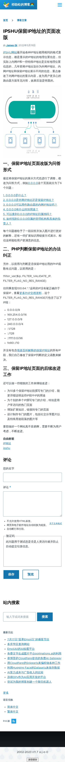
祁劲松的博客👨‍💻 (22, 4)
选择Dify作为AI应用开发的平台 (26, 677)
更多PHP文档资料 (30, 293)
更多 (6, 692)
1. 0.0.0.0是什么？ (15, 195)
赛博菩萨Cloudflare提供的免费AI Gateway (34, 658)
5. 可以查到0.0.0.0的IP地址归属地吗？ (27, 214)
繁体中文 (12, 711)
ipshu (6, 448)
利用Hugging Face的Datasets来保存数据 (33, 667)
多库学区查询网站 (18, 644)
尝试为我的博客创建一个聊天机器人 (29, 681)
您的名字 (8, 468)
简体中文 (12, 707)
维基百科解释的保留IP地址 (33, 350)
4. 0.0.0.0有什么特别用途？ (20, 209)
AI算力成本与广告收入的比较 (25, 672)
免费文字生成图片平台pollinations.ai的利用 (34, 653)
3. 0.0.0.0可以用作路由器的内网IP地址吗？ (30, 204)
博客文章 (22, 20)
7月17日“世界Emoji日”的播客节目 (28, 639)
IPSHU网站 (10, 52)
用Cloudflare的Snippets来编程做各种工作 (33, 663)
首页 (5, 20)
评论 (6, 487)
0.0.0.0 (33, 183)
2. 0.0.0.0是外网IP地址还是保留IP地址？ (28, 200)
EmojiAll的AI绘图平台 (21, 649)
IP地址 (7, 443)
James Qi (11, 45)
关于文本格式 (55, 523)
